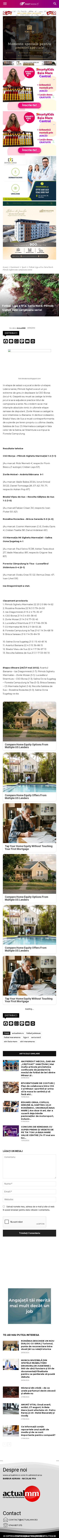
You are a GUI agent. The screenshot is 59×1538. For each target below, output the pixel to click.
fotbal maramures (12, 1037)
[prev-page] (4, 1444)
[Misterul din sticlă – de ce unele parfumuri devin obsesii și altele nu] (11, 1392)
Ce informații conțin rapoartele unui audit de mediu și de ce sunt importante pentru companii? (38, 1430)
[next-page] (9, 1444)
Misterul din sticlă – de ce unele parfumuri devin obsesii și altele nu (38, 1390)
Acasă (5, 267)
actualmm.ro (18, 1033)
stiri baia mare (10, 1041)
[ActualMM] (6, 328)
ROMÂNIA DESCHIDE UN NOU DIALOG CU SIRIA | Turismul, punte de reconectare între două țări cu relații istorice (37, 1345)
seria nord (36, 1037)
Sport (24, 267)
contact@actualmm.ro (23, 1519)
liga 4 (25, 1037)
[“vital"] (29, 1306)
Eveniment (15, 267)
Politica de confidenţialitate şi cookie (35, 1536)
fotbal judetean (33, 1033)
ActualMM (21, 328)
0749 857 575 (15, 1525)
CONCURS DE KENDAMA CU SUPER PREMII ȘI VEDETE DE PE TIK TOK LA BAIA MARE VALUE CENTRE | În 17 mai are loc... (38, 1132)
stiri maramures (27, 1041)
